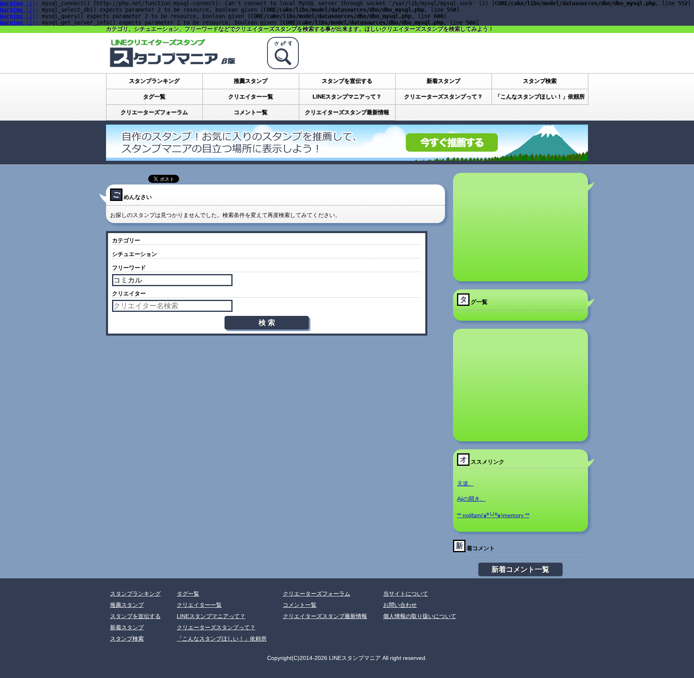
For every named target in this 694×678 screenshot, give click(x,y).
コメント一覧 (250, 112)
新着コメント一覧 (520, 569)
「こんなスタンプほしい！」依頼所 (540, 96)
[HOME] (182, 66)
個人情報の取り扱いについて (419, 616)
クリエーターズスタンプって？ (443, 96)
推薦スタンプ (250, 81)
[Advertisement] (520, 227)
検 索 (267, 323)
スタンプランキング (154, 81)
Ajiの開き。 (471, 499)
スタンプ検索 (540, 81)
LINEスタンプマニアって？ (347, 96)
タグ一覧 (154, 96)
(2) (17, 3)
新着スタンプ (443, 81)
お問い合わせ (400, 605)
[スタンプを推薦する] (347, 157)
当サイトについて (405, 593)
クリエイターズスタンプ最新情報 (347, 112)
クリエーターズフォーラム (154, 112)
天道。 (465, 483)
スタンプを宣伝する (347, 81)
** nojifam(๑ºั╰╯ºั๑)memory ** (493, 515)
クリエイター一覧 (250, 96)
